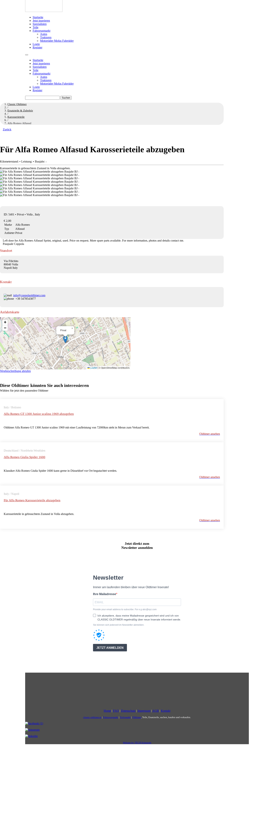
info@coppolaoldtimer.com (29, 295)
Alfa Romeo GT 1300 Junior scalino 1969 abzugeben (39, 414)
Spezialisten (40, 24)
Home (107, 710)
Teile (35, 27)
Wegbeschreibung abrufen (15, 371)
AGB (155, 710)
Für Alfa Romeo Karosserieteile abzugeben (32, 500)
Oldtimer (136, 717)
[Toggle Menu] (26, 54)
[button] (65, 339)
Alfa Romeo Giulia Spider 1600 (24, 457)
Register (37, 47)
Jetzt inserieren (41, 20)
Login (36, 44)
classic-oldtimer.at (92, 717)
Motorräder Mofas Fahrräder (57, 40)
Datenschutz (128, 710)
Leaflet (93, 367)
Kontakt (165, 710)
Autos (43, 34)
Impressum (144, 710)
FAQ (116, 710)
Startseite (38, 17)
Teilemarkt (125, 717)
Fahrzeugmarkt (41, 30)
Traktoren (45, 37)
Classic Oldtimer (17, 104)
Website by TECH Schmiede (137, 742)
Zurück (7, 129)
